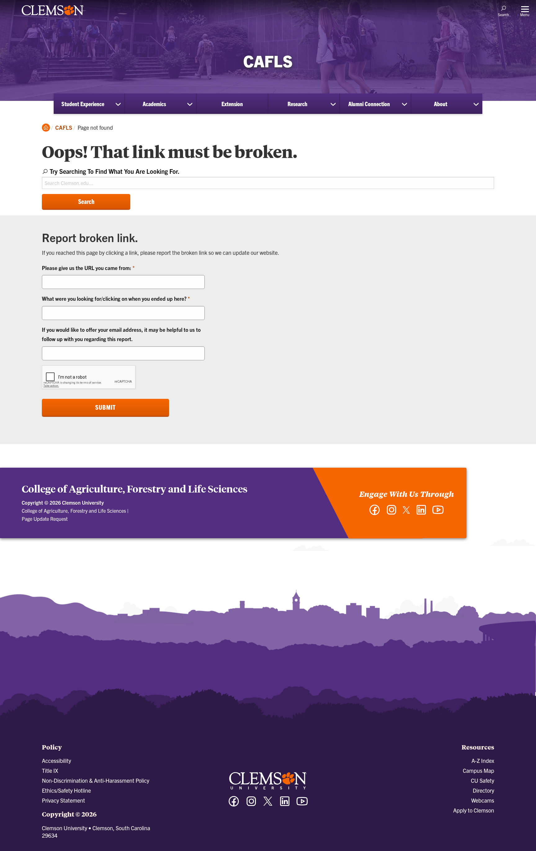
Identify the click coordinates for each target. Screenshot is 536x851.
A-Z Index (482, 760)
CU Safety (482, 780)
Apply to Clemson (473, 810)
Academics (154, 103)
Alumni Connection (369, 103)
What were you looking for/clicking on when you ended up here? (115, 298)
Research (297, 103)
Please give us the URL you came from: (87, 267)
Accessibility (56, 760)
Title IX (50, 770)
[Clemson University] (53, 16)
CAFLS (63, 127)
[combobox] (268, 177)
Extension (232, 103)
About (440, 103)
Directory (483, 790)
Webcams (482, 800)
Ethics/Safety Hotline (66, 790)
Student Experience (82, 103)
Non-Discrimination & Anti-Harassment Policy (95, 780)
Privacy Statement (63, 800)
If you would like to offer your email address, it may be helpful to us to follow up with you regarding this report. (121, 334)
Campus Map (478, 770)
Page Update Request (45, 519)
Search (86, 201)
